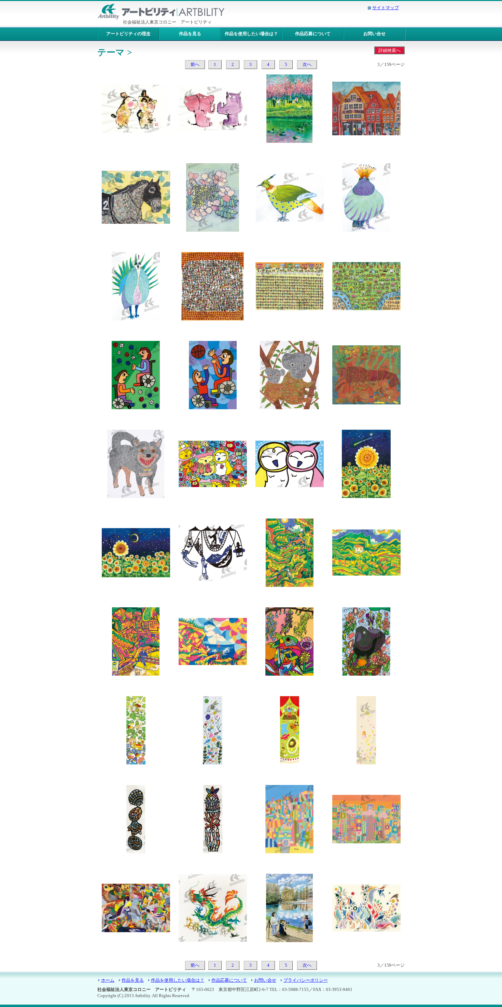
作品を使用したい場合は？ (251, 33)
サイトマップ (385, 7)
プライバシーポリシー (305, 980)
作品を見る (190, 33)
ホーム (107, 980)
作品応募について (313, 33)
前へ (195, 64)
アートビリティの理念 (128, 33)
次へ (307, 64)
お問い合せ (374, 33)
